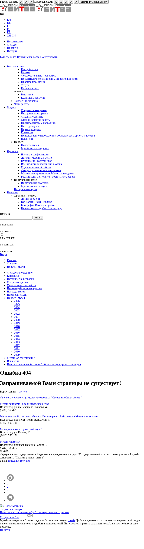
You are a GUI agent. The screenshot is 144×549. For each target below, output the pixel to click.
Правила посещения (33, 81)
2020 (17, 319)
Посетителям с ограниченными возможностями (49, 78)
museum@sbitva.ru (19, 460)
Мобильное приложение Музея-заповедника (47, 173)
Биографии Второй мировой (38, 205)
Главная (12, 260)
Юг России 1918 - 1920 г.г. (37, 201)
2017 (17, 329)
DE (9, 22)
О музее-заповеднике (34, 110)
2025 (17, 304)
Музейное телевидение (35, 148)
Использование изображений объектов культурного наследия (58, 135)
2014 (17, 338)
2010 (17, 351)
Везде (3, 254)
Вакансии (27, 138)
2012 (17, 345)
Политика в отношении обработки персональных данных (34, 512)
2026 (17, 301)
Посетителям (15, 41)
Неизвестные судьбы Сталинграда (41, 208)
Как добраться (29, 69)
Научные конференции (35, 154)
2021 (17, 316)
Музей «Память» (10, 441)
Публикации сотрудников (36, 160)
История (12, 50)
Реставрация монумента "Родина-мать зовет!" (48, 176)
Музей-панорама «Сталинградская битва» (25, 403)
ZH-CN (11, 35)
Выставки (27, 94)
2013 (17, 342)
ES (8, 29)
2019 (17, 323)
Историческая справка (34, 113)
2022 (17, 313)
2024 (17, 307)
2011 (16, 348)
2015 (17, 335)
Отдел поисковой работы (36, 167)
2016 (17, 332)
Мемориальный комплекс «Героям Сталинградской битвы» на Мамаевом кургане (49, 416)
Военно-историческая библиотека (41, 163)
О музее (12, 44)
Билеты (25, 72)
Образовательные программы (39, 75)
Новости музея (30, 145)
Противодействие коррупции (38, 122)
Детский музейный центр (36, 157)
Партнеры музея (31, 129)
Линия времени (30, 198)
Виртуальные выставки (35, 182)
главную (22, 391)
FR (9, 32)
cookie (71, 520)
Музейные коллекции (34, 186)
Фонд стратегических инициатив (41, 170)
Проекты (12, 47)
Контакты (27, 132)
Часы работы (22, 103)
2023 (17, 310)
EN (9, 19)
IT (8, 26)
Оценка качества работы (35, 119)
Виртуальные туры (25, 189)
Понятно (5, 529)
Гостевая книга (30, 88)
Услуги (25, 85)
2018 (17, 326)
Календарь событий (33, 97)
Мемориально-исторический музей (21, 429)
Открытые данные (32, 116)
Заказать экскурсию (26, 100)
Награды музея (30, 126)
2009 (17, 354)
